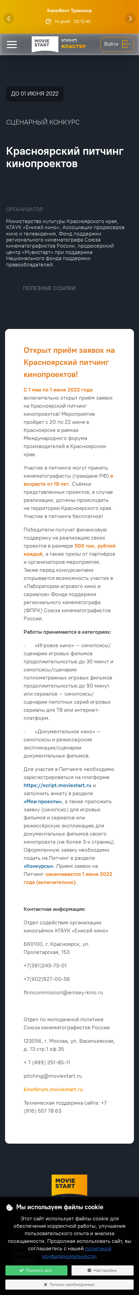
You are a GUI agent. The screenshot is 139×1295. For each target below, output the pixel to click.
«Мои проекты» (43, 801)
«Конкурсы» (38, 866)
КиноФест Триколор (69, 10)
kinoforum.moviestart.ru (53, 1089)
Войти (111, 44)
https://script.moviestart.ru (57, 785)
